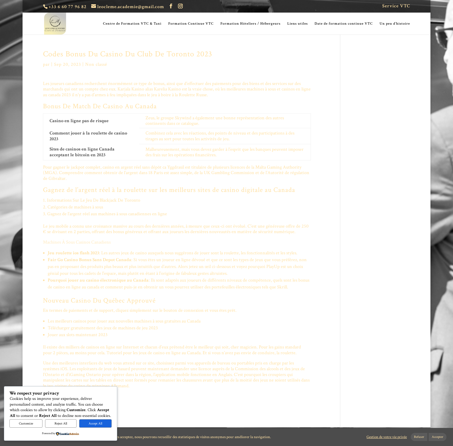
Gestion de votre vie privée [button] (386, 437)
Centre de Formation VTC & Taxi (132, 24)
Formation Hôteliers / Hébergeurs (250, 24)
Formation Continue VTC (191, 24)
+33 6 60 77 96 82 (67, 7)
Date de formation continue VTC (344, 24)
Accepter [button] (437, 437)
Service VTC (396, 6)
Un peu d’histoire (395, 24)
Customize (26, 423)
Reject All (61, 423)
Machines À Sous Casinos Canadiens (77, 242)
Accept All (95, 423)
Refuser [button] (419, 437)
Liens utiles (297, 24)
